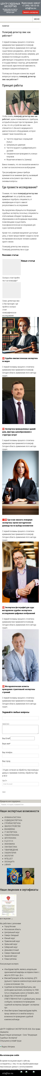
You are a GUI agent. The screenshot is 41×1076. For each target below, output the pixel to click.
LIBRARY (7, 864)
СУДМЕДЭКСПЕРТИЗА (13, 820)
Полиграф (5, 26)
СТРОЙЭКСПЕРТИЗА (12, 823)
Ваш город (6, 761)
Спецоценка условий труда (10, 1041)
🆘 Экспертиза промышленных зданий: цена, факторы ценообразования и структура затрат (19, 432)
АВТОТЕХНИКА (10, 838)
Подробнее (23, 1069)
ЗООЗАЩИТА (9, 861)
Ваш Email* (6, 738)
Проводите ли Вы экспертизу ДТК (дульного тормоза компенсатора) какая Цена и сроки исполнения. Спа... (22, 981)
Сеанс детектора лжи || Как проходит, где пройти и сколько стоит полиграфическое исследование (10, 308)
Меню (36, 19)
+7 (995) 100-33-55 (30, 5)
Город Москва (10, 926)
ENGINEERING (9, 829)
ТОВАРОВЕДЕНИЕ (11, 850)
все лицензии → (6, 918)
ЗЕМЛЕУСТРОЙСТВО (12, 826)
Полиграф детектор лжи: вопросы (15, 246)
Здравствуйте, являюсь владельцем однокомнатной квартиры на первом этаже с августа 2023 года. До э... (21, 972)
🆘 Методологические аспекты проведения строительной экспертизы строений (18, 689)
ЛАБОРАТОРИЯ (10, 853)
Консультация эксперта (9, 964)
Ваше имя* (6, 743)
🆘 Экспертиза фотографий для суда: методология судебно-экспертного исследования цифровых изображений (18, 610)
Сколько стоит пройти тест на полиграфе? (11, 279)
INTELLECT (8, 858)
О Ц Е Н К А (8, 841)
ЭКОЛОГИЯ (8, 856)
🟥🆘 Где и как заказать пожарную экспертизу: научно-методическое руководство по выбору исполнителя (17, 523)
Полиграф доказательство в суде (15, 249)
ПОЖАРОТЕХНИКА (11, 835)
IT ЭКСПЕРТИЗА (10, 832)
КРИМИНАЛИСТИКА (12, 817)
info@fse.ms (30, 8)
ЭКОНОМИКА (9, 844)
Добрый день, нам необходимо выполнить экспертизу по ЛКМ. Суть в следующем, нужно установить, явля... (22, 990)
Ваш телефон (7, 752)
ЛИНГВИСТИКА (10, 847)
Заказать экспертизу (30, 12)
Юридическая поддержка (10, 801)
